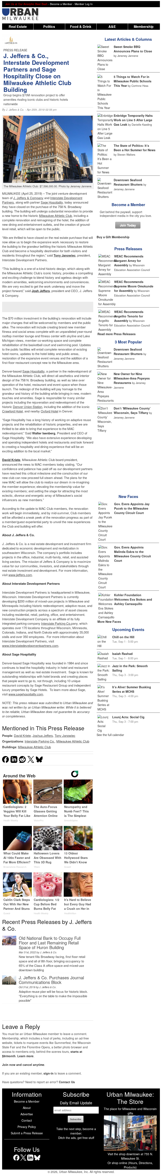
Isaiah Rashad (122, 654)
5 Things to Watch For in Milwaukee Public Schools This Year (132, 81)
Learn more (25, 1056)
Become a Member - (62, 4)
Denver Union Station (27, 406)
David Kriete (22, 735)
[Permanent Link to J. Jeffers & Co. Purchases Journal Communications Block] (9, 983)
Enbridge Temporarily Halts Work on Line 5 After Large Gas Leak (133, 120)
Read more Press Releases (116, 334)
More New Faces (109, 621)
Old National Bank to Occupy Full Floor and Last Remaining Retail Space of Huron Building (50, 942)
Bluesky (37, 1160)
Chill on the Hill (123, 637)
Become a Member (128, 204)
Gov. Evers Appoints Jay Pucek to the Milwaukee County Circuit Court (132, 508)
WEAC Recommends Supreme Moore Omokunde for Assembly (133, 286)
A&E (112, 26)
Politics (49, 26)
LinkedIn (30, 1160)
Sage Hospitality (52, 202)
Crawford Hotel (12, 411)
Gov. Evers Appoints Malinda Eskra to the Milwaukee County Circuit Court (132, 554)
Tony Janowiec (65, 255)
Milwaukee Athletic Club (55, 215)
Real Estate (18, 26)
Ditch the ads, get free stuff (76, 1138)
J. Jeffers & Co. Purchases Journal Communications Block (51, 979)
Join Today (128, 225)
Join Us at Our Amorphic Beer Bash (26, 4)
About (27, 1108)
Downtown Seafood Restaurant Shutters (128, 182)
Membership (144, 26)
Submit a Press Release (27, 1133)
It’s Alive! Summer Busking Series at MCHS (131, 689)
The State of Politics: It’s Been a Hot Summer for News (134, 147)
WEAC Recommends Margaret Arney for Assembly (128, 260)
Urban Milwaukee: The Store (130, 1098)
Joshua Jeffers (42, 735)
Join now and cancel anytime (23, 1064)
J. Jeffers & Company (28, 198)
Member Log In (84, 4)
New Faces (128, 496)
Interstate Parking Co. (56, 623)
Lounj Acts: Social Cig (128, 717)
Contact (27, 1120)
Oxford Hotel (49, 411)
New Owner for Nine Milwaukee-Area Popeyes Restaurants (132, 378)
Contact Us (67, 1082)
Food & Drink (80, 26)
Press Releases (128, 249)
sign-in (48, 1073)
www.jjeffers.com (20, 575)
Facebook (16, 1160)
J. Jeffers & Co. (15, 110)
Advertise (26, 1114)
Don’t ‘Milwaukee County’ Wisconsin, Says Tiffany (132, 410)
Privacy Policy (27, 1127)
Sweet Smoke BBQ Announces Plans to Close (133, 49)
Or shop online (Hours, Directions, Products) (130, 1165)
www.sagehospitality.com (25, 694)
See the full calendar (110, 735)
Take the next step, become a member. (76, 1131)
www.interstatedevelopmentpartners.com (30, 645)
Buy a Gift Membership (113, 237)
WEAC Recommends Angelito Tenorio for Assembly (128, 316)
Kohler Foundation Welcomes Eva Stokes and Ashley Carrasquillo (133, 599)
